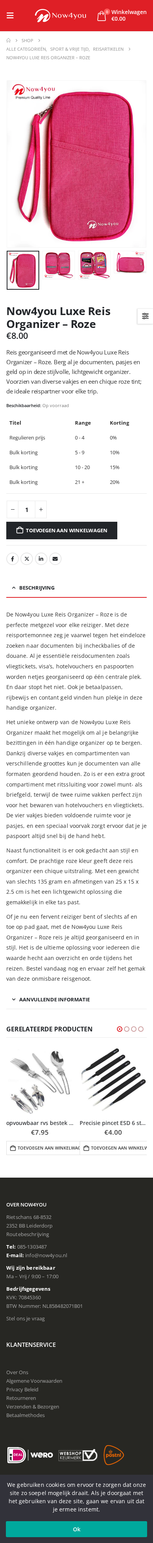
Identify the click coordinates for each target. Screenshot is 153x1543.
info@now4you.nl (46, 1255)
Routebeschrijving (27, 1234)
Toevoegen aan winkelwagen (66, 530)
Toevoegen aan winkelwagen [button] (50, 1148)
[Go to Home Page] (8, 40)
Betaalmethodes (25, 1415)
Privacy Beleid (22, 1389)
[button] (12, 15)
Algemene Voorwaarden (34, 1380)
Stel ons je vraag (25, 1318)
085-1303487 (32, 1246)
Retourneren (21, 1397)
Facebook (12, 559)
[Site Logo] (60, 15)
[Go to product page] (39, 1080)
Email (55, 559)
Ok (76, 1529)
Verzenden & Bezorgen (32, 1406)
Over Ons (17, 1372)
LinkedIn (41, 559)
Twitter (26, 559)
